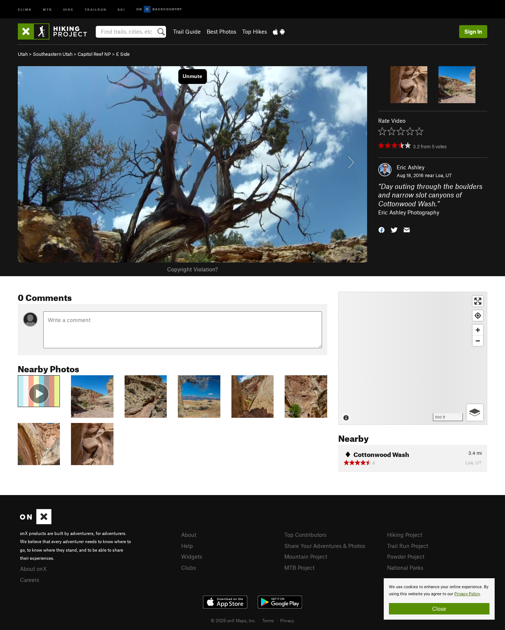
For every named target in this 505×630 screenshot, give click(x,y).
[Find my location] (477, 315)
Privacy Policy (467, 594)
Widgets (191, 556)
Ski (121, 9)
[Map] (413, 358)
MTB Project (299, 567)
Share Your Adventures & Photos (324, 545)
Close (439, 608)
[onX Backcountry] (159, 9)
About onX (33, 568)
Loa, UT (443, 175)
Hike (68, 9)
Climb (25, 9)
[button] (381, 229)
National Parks (405, 567)
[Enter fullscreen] (477, 301)
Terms (268, 620)
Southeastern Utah (52, 54)
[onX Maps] (35, 522)
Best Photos (221, 31)
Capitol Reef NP (94, 54)
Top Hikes (254, 31)
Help (187, 545)
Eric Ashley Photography (408, 212)
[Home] (56, 31)
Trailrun (95, 9)
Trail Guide (187, 31)
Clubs (188, 567)
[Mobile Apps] (279, 31)
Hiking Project (404, 534)
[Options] (475, 412)
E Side (123, 54)
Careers (29, 579)
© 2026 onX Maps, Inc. (233, 620)
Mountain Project (305, 556)
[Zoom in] (477, 330)
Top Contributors (305, 534)
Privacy (287, 620)
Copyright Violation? (192, 269)
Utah (23, 54)
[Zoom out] (477, 340)
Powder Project (405, 556)
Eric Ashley (410, 167)
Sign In (473, 31)
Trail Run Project (407, 545)
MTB (47, 9)
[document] (439, 598)
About (188, 534)
